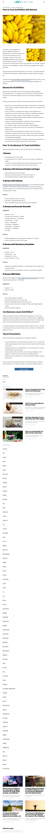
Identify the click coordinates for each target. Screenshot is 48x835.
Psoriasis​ (4, 697)
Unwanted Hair (6, 747)
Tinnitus (4, 743)
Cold (4, 524)
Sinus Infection (6, 705)
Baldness (4, 487)
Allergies (4, 457)
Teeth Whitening (6, 739)
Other (4, 672)
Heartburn (5, 613)
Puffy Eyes (5, 701)
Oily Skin (4, 668)
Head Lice (8, 389)
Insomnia (5, 625)
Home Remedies (17, 7)
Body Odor (5, 499)
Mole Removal (5, 646)
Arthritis (4, 466)
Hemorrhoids (5, 617)
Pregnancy (5, 693)
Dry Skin (14, 417)
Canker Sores (5, 512)
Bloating (4, 495)
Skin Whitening (6, 714)
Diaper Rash (5, 558)
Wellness (4, 760)
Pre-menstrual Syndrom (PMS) (9, 689)
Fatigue (4, 588)
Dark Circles (13, 431)
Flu (3, 592)
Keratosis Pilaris (6, 630)
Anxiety (4, 461)
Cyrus (4, 381)
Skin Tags (5, 710)
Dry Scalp (4, 571)
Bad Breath (5, 482)
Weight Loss (5, 756)
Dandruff (4, 546)
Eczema (4, 583)
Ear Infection (5, 579)
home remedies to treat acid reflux (20, 79)
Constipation (5, 533)
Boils (4, 503)
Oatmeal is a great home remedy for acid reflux (15, 184)
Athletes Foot (5, 474)
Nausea (4, 663)
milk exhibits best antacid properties (28, 278)
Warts (4, 752)
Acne (4, 453)
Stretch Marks (5, 731)
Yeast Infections (6, 768)
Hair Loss (4, 600)
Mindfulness (5, 642)
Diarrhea (4, 562)
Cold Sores (5, 529)
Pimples (4, 680)
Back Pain (5, 478)
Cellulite (4, 516)
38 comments (6, 12)
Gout (3, 596)
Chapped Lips (5, 520)
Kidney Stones (6, 634)
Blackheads (5, 491)
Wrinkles (5, 764)
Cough (4, 537)
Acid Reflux (7, 7)
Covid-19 (4, 541)
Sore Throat (5, 718)
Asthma (4, 470)
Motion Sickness (6, 651)
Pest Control (20, 389)
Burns (4, 508)
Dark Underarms (6, 554)
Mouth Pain (5, 655)
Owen (26, 798)
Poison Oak (5, 684)
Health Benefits (6, 609)
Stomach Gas (5, 726)
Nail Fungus (5, 659)
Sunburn (4, 735)
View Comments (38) (24, 369)
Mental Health (5, 638)
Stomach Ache (19, 403)
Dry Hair (4, 567)
